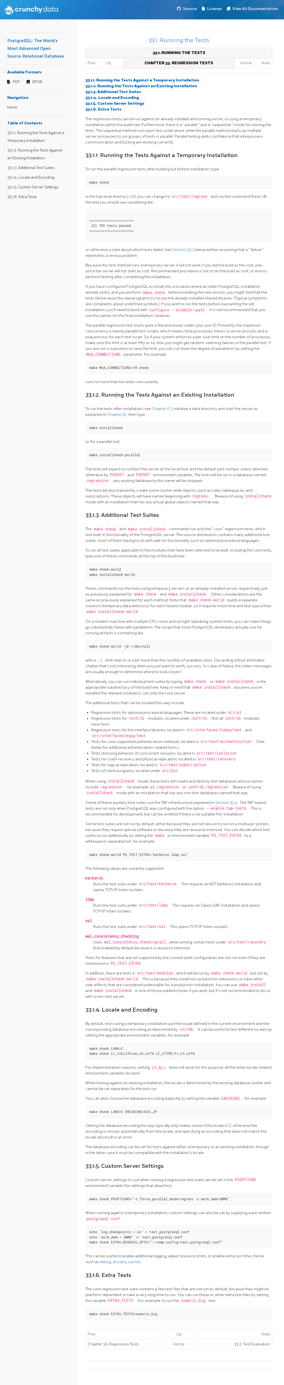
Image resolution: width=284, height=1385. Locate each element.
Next (266, 63)
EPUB (37, 82)
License (214, 8)
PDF (16, 82)
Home (12, 107)
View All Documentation (255, 8)
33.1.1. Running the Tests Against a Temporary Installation (142, 80)
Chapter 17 (161, 408)
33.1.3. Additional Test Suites (31, 168)
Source (190, 8)
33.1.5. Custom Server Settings (33, 187)
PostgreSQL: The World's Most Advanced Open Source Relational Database (35, 48)
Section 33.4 (226, 802)
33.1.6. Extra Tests (22, 197)
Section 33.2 (183, 249)
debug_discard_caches (121, 1262)
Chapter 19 (117, 414)
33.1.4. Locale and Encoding (30, 177)
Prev (92, 63)
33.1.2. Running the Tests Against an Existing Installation (141, 86)
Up (108, 63)
